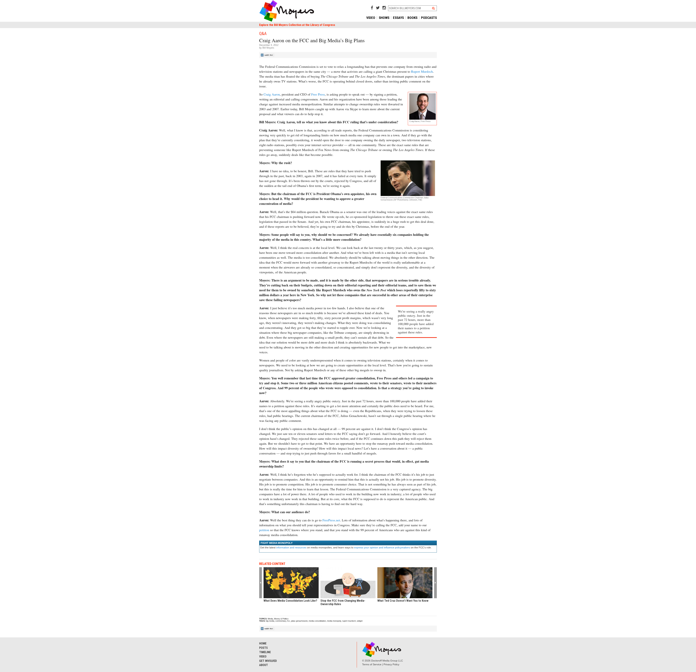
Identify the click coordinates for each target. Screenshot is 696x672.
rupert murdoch (349, 621)
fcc (288, 621)
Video (370, 18)
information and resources (291, 547)
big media (270, 621)
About (263, 665)
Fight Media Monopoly (277, 542)
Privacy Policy (391, 664)
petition (264, 530)
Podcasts (429, 18)
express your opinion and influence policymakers (382, 547)
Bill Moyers (268, 47)
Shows (384, 18)
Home (262, 643)
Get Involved (268, 661)
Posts (263, 648)
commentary (280, 621)
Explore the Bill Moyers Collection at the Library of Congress (297, 25)
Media (270, 619)
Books (412, 18)
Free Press (318, 94)
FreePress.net (331, 520)
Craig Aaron (272, 94)
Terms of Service (371, 664)
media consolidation (317, 621)
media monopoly (334, 621)
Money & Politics (281, 619)
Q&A (263, 33)
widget (359, 621)
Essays (398, 18)
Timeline (265, 652)
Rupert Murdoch (422, 71)
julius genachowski (299, 621)
